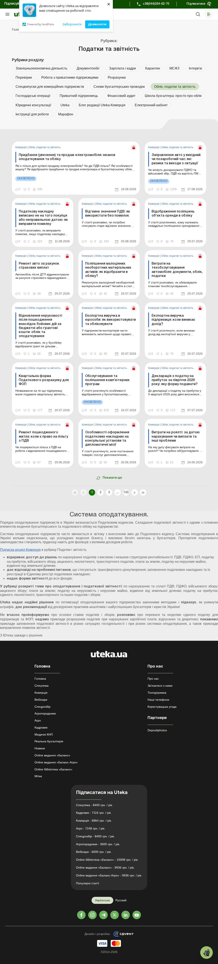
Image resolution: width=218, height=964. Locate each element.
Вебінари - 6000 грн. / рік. (94, 851)
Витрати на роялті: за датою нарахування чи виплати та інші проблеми (176, 436)
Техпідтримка (157, 692)
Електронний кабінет (151, 105)
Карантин (152, 68)
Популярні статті (87, 883)
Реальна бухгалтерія (48, 741)
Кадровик (40, 727)
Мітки (38, 776)
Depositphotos (157, 730)
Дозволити (97, 24)
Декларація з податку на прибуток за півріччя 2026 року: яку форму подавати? (175, 380)
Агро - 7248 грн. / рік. (90, 828)
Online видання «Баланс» (52, 755)
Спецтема (41, 685)
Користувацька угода (162, 706)
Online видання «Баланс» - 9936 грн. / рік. (105, 867)
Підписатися (195, 4)
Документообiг (88, 68)
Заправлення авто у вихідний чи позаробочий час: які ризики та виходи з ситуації (176, 159)
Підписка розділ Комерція (20, 549)
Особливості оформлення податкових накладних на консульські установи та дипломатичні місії (107, 438)
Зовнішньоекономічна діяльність (41, 68)
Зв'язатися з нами (160, 685)
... (117, 492)
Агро (37, 720)
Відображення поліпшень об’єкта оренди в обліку (173, 213)
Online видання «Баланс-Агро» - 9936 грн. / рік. (109, 875)
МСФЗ (174, 68)
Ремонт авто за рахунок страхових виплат (39, 265)
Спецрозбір (42, 706)
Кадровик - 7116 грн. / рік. (94, 812)
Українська (102, 900)
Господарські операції (33, 96)
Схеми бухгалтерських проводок (119, 86)
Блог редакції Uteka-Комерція (102, 105)
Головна (40, 678)
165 (126, 492)
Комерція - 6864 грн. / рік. (94, 820)
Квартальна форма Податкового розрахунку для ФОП (44, 380)
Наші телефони (158, 699)
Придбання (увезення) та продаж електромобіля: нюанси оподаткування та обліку (67, 157)
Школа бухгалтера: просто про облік (173, 96)
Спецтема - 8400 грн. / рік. (94, 805)
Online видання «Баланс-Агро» (56, 762)
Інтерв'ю (195, 68)
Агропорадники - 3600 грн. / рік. (98, 844)
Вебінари (40, 699)
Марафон (65, 114)
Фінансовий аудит (121, 96)
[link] (76, 168)
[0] (206, 952)
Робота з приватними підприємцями (69, 77)
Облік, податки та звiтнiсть (44, 147)
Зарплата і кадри (122, 68)
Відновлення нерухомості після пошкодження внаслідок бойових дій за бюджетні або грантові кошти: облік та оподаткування (40, 326)
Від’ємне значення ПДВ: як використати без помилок (107, 213)
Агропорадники (45, 713)
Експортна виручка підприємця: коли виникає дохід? (173, 319)
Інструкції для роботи (32, 114)
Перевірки (24, 77)
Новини (39, 748)
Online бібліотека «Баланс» (53, 769)
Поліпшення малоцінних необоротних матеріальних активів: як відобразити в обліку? (108, 270)
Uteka (64, 105)
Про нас (153, 678)
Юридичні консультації (33, 105)
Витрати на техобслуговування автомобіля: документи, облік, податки (177, 270)
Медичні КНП (43, 734)
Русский (120, 900)
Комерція (21, 147)
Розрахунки (117, 77)
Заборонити (72, 24)
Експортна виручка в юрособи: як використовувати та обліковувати (110, 319)
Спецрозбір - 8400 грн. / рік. (95, 836)
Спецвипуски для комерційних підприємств (50, 86)
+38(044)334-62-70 (156, 4)
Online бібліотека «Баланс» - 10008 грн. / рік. (107, 859)
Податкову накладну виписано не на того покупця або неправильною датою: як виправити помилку (43, 217)
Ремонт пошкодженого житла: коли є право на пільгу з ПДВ (43, 436)
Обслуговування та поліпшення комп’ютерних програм (107, 380)
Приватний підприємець (79, 96)
